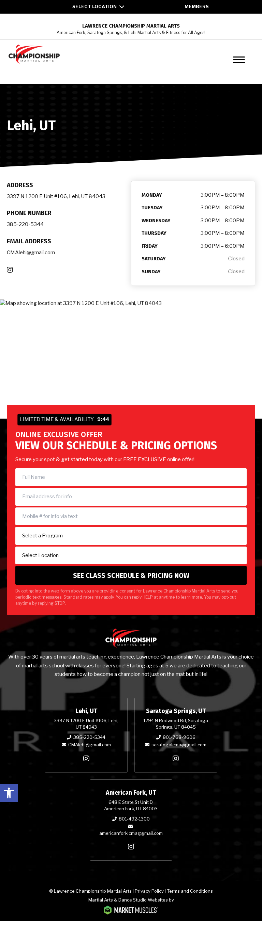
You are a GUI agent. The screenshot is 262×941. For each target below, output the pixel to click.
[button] (9, 793)
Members (197, 6)
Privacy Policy (149, 891)
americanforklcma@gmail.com (131, 833)
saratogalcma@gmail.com (178, 744)
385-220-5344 (25, 224)
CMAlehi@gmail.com (31, 252)
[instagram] (86, 759)
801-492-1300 (134, 819)
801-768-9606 (179, 737)
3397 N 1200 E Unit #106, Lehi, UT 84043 (56, 196)
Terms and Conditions (190, 891)
